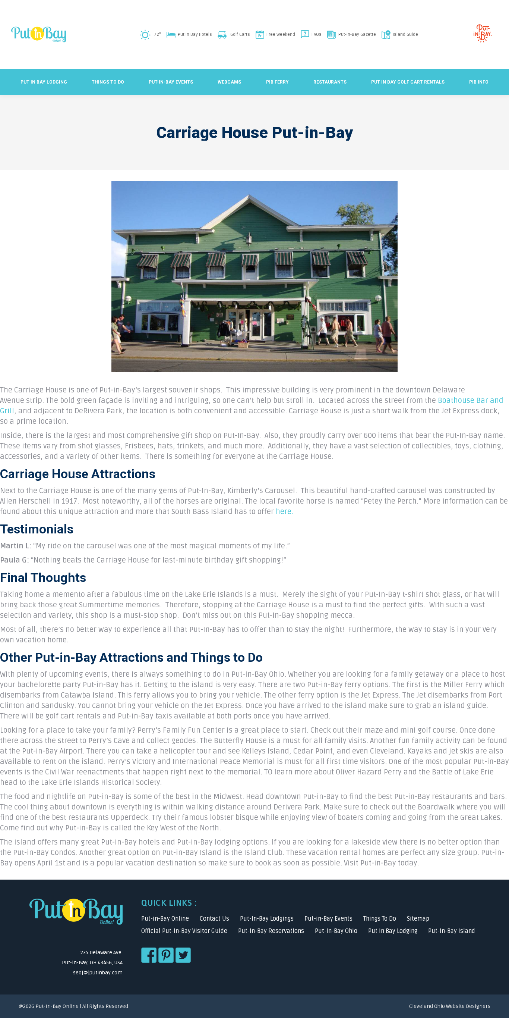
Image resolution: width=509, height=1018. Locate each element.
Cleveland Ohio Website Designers (449, 1006)
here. (284, 511)
